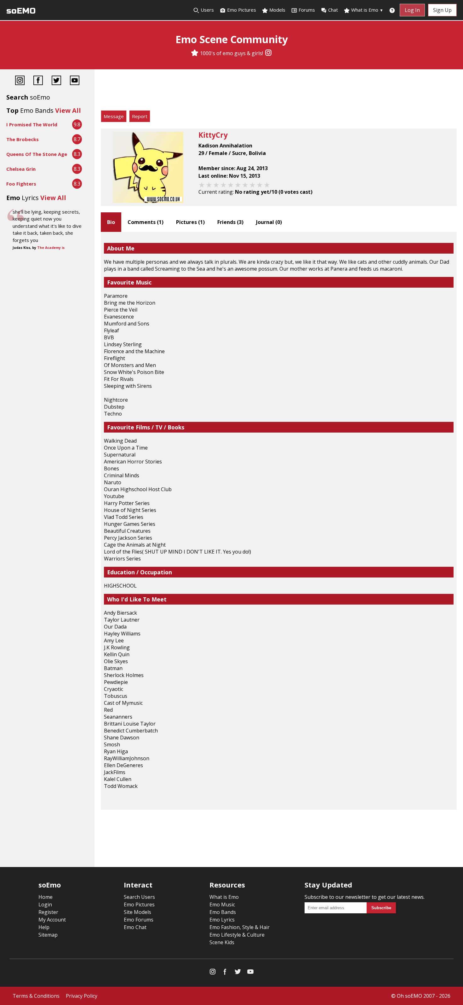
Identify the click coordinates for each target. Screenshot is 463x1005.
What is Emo (366, 10)
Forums (307, 10)
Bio (111, 222)
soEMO (21, 11)
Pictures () (190, 222)
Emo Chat (135, 927)
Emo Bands (222, 912)
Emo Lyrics (222, 919)
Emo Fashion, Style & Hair (239, 927)
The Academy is (51, 247)
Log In (412, 10)
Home (45, 896)
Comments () (145, 222)
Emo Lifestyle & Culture (237, 934)
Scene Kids (221, 942)
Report (139, 116)
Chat (333, 10)
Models (276, 10)
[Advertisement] (279, 91)
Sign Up (442, 10)
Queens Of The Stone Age (36, 154)
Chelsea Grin (21, 169)
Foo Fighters (21, 184)
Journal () (269, 222)
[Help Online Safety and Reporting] (392, 10)
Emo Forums (138, 919)
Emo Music (222, 904)
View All (68, 110)
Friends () (230, 222)
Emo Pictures (241, 10)
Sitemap (48, 934)
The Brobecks (22, 139)
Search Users (139, 896)
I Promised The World (31, 124)
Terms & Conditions (36, 995)
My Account (52, 919)
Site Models (137, 912)
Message (114, 116)
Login (45, 904)
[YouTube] (74, 81)
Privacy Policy (81, 995)
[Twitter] (56, 81)
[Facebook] (38, 81)
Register (48, 912)
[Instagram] (268, 53)
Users (206, 10)
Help (43, 927)
